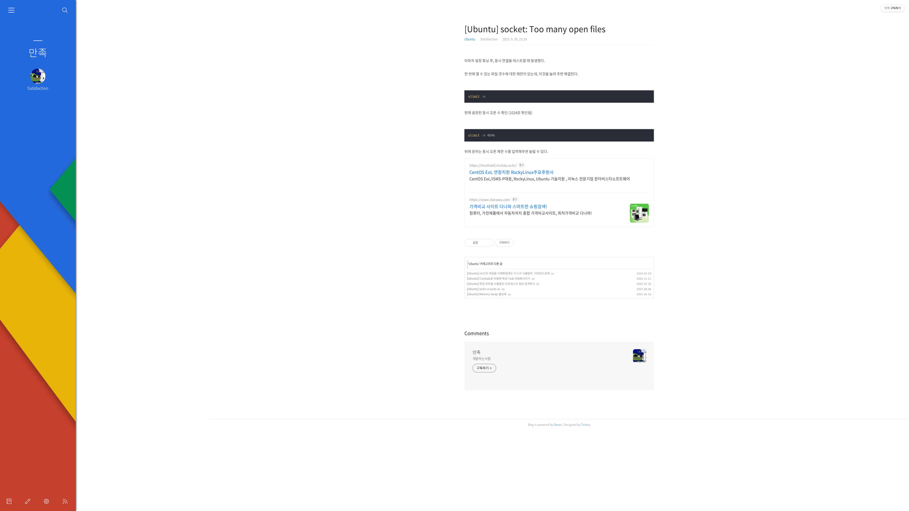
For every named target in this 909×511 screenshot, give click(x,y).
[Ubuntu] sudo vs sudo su (483, 289)
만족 (38, 52)
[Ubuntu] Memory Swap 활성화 (487, 294)
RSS (66, 501)
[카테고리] (11, 10)
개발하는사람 (481, 358)
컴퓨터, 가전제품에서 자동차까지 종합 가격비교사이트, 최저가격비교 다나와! (530, 213)
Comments (476, 333)
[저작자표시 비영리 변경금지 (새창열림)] (520, 243)
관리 (47, 501)
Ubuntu (469, 39)
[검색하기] (65, 10)
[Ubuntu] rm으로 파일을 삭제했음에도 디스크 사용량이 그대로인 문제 (508, 273)
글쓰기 (28, 501)
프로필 (10, 501)
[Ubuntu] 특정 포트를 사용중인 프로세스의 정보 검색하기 (501, 284)
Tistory (585, 425)
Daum (557, 425)
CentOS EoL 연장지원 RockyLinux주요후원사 (511, 172)
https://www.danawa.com (489, 200)
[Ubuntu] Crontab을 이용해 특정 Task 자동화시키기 (498, 278)
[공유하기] (482, 242)
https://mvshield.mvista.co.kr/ (493, 165)
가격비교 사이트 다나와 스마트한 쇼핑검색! (508, 206)
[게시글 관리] (488, 242)
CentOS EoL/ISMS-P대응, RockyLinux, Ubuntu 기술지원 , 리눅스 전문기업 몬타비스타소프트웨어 (549, 178)
